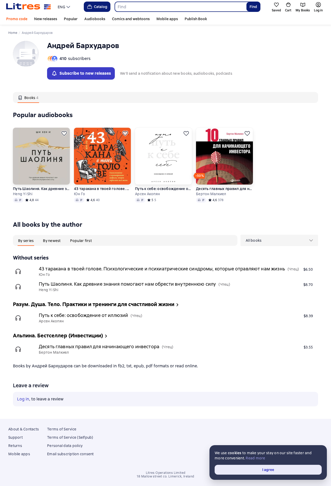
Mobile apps (167, 19)
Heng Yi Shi (22, 194)
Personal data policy (64, 445)
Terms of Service (61, 429)
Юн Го (79, 194)
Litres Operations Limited (165, 473)
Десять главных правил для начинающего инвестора (224, 188)
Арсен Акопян (147, 194)
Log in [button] (23, 399)
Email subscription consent (70, 454)
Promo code (16, 19)
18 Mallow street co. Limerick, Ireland (165, 476)
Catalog (100, 6)
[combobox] (180, 6)
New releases (45, 19)
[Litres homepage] (28, 6)
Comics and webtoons (131, 19)
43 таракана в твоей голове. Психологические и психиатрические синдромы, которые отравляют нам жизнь (102, 188)
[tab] (28, 97)
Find (253, 6)
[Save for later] (64, 133)
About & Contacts (23, 429)
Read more (255, 458)
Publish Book (196, 19)
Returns (15, 445)
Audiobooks (94, 19)
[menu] (65, 7)
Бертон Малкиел (211, 194)
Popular (71, 19)
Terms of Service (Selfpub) (70, 437)
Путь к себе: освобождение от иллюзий (163, 188)
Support (15, 437)
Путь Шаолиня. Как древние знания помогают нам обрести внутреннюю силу (41, 188)
